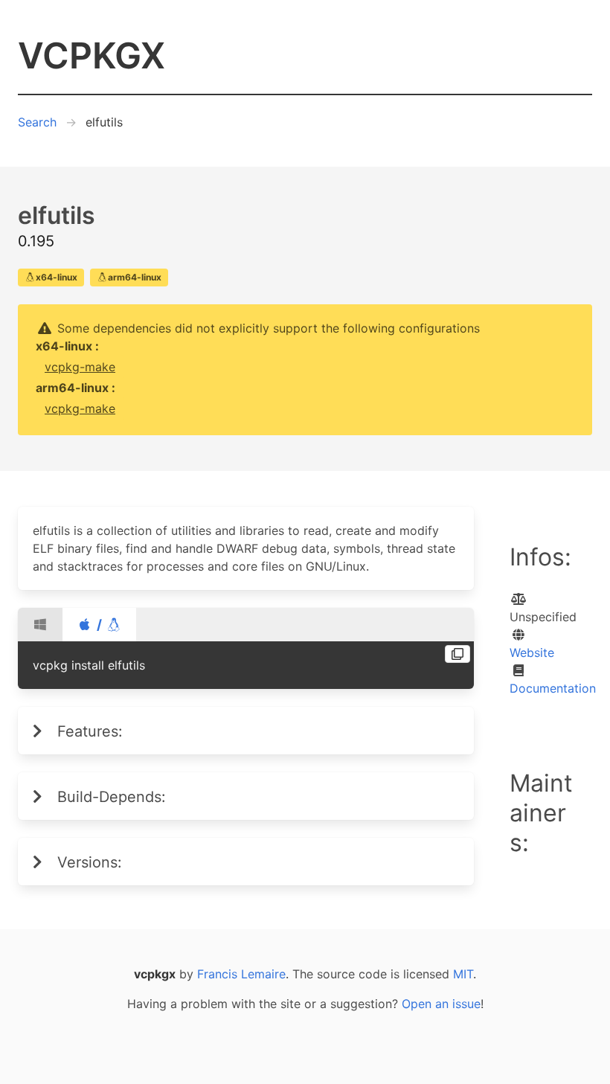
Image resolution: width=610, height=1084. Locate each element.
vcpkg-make (80, 366)
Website (532, 652)
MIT (463, 973)
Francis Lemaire (241, 973)
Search (37, 122)
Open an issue (441, 1003)
